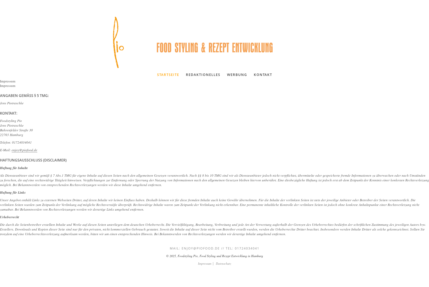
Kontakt (263, 74)
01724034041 (247, 248)
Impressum (204, 263)
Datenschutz (223, 263)
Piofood (118, 42)
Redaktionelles (203, 74)
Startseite (168, 74)
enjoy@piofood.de (24, 150)
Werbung (237, 74)
